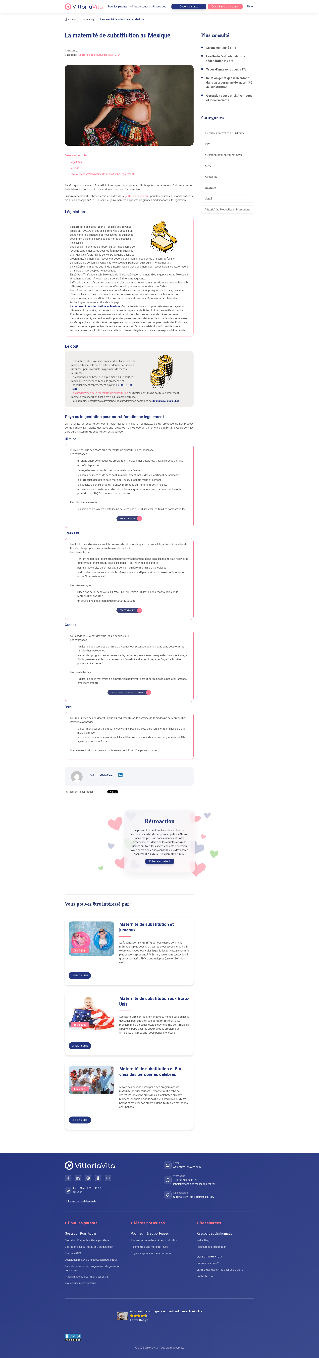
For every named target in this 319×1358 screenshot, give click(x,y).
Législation (76, 162)
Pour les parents (117, 6)
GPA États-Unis (127, 610)
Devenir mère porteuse (225, 6)
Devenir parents (189, 6)
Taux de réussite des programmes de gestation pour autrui (92, 1268)
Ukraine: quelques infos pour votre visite (220, 1269)
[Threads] (98, 1178)
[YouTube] (108, 1178)
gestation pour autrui (137, 196)
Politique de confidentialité (81, 1201)
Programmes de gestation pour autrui (86, 1276)
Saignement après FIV (221, 47)
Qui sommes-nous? (208, 1263)
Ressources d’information (211, 1246)
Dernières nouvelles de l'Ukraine (225, 133)
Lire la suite (80, 975)
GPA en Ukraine (127, 518)
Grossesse (211, 176)
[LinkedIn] (78, 1178)
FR (248, 6)
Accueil (72, 19)
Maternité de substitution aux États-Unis (154, 1001)
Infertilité (210, 187)
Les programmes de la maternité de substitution (99, 393)
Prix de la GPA (73, 1253)
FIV (207, 143)
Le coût (74, 168)
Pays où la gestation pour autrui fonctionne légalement (102, 174)
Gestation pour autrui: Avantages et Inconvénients (229, 98)
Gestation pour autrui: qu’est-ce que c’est (89, 1246)
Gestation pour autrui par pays (95, 54)
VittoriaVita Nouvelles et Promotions (227, 209)
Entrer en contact (159, 861)
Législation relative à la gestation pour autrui (91, 1259)
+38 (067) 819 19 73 (185, 1180)
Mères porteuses (140, 6)
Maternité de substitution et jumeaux (146, 927)
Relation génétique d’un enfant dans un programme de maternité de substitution (229, 82)
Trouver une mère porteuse (81, 1283)
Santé (208, 198)
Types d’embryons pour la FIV (226, 69)
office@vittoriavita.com (187, 1167)
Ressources (159, 6)
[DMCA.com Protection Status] (159, 1337)
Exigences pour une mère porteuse (151, 1253)
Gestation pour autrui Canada (127, 692)
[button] (160, 1316)
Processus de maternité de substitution (154, 1240)
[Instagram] (88, 1178)
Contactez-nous (206, 1276)
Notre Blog (88, 19)
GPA (117, 54)
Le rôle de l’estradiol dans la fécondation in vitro (225, 59)
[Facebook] (68, 1178)
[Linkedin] (120, 775)
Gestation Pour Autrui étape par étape (87, 1240)
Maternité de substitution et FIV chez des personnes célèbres (150, 1071)
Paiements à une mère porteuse (149, 1246)
